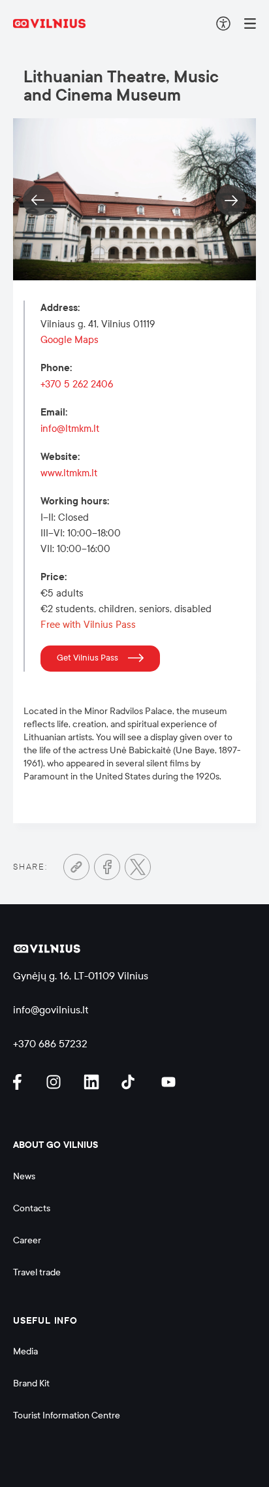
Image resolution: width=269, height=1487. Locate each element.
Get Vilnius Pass (87, 658)
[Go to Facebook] (107, 867)
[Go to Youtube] (169, 1082)
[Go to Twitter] (138, 867)
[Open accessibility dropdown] (223, 23)
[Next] (230, 200)
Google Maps (69, 340)
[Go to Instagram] (55, 1082)
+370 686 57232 (50, 1044)
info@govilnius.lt (51, 1010)
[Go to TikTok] (131, 1082)
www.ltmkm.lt (68, 473)
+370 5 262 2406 (76, 384)
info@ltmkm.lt (69, 428)
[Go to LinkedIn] (93, 1082)
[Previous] (38, 200)
